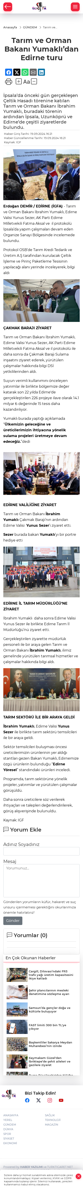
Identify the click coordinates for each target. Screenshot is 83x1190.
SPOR (7, 1134)
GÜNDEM (9, 1124)
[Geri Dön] (7, 6)
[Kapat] (78, 1176)
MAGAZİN (51, 1124)
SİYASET (8, 1138)
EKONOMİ (10, 1143)
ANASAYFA (10, 1115)
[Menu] (75, 6)
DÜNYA (8, 1129)
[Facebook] (27, 1100)
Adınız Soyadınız (21, 844)
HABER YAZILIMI (31, 1167)
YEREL (7, 1120)
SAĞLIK (50, 1115)
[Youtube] (61, 1100)
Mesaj (9, 861)
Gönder (12, 921)
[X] (38, 1100)
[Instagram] (49, 1100)
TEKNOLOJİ (53, 1120)
